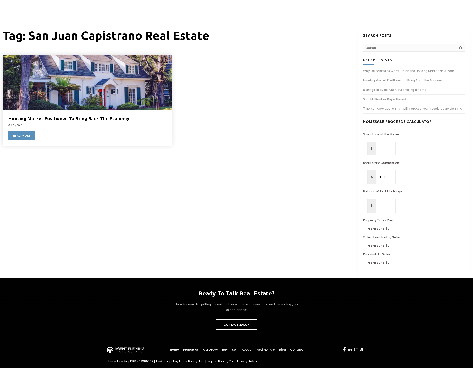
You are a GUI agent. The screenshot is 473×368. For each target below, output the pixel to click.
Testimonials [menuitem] (265, 350)
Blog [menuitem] (282, 350)
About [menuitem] (400, 9)
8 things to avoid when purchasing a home (394, 90)
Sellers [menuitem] (385, 9)
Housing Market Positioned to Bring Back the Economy (68, 118)
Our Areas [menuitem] (210, 350)
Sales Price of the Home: (381, 134)
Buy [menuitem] (225, 350)
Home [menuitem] (174, 350)
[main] (236, 139)
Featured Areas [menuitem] (345, 9)
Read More (21, 135)
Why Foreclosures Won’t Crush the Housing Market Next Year (408, 71)
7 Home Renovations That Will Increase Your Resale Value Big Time (412, 108)
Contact (447, 9)
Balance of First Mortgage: (383, 191)
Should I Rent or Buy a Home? (384, 99)
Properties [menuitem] (191, 350)
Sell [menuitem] (234, 350)
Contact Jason (236, 325)
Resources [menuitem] (421, 9)
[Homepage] (40, 9)
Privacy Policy (246, 361)
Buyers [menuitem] (369, 9)
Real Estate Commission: (381, 163)
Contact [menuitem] (296, 350)
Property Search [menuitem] (313, 9)
